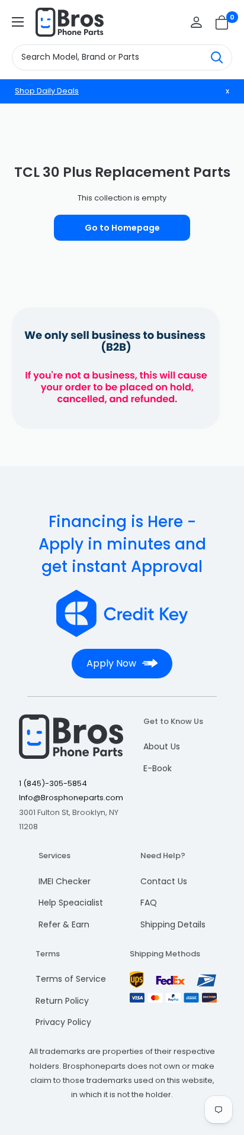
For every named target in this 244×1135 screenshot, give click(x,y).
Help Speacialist (70, 902)
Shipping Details (173, 924)
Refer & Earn (63, 924)
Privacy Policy (63, 1022)
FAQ (148, 902)
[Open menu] (18, 22)
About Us (161, 746)
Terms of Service (71, 979)
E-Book (157, 768)
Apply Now (111, 663)
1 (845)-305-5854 (53, 783)
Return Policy (62, 1001)
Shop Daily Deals (47, 90)
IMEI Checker (64, 881)
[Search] (217, 57)
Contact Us (163, 881)
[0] (222, 22)
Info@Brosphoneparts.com (71, 797)
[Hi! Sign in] (196, 22)
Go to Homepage (122, 228)
